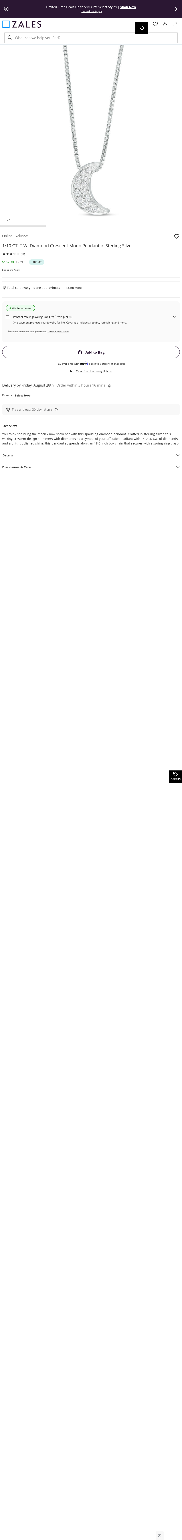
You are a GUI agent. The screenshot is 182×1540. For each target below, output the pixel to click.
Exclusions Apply (11, 269)
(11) (22, 254)
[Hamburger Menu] (6, 24)
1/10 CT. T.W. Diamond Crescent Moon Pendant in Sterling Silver (67, 246)
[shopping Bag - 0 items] (177, 26)
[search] (9, 38)
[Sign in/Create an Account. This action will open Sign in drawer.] (165, 24)
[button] (175, 9)
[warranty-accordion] (174, 317)
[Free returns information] (55, 409)
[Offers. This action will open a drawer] (141, 28)
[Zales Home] (26, 24)
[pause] (6, 9)
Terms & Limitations (58, 331)
